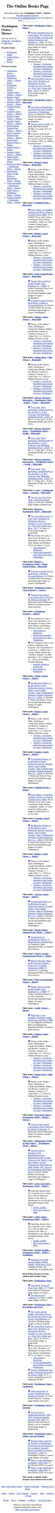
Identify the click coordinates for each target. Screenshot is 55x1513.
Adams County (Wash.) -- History (14, 93)
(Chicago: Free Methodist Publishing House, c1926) (40, 412)
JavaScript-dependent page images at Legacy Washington (42, 554)
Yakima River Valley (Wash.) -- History (14, 159)
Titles (42, 1493)
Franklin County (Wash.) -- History (14, 112)
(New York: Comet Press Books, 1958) (39, 499)
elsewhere (8, 43)
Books (6, 1500)
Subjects (50, 1493)
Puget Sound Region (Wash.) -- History (14, 142)
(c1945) (40, 124)
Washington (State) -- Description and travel (38, 1305)
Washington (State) (12, 53)
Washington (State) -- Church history (14, 80)
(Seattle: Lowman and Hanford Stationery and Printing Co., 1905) (40, 37)
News (13, 1500)
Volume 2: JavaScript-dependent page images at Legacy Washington (43, 73)
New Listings (22, 1493)
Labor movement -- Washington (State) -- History (14, 185)
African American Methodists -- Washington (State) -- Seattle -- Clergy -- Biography (38, 400)
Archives (31, 1500)
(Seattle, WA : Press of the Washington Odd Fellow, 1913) (40, 1161)
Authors (34, 1493)
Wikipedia (5, 41)
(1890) (40, 1372)
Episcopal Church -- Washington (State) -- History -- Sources (38, 1117)
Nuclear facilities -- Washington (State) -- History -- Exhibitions (37, 1252)
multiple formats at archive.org (41, 665)
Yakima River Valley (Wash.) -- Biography (38, 358)
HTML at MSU (39, 1208)
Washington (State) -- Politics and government (38, 1435)
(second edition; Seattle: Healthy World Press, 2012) (39, 1262)
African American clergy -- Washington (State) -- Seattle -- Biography (36, 431)
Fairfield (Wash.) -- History (14, 108)
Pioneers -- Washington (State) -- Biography (37, 510)
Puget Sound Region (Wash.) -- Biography (38, 275)
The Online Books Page (27, 6)
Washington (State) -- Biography (12, 73)
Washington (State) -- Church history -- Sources (38, 589)
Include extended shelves (27, 15)
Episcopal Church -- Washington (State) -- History (14, 166)
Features (21, 1500)
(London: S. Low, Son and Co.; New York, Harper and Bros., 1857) (40, 85)
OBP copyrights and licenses (27, 1509)
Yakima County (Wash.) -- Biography (35, 318)
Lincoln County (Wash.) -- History (14, 122)
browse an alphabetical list (25, 18)
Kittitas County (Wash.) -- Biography (35, 234)
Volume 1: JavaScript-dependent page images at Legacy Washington (43, 66)
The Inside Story (45, 1500)
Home (3, 1493)
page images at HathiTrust (39, 549)
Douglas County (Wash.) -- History (14, 103)
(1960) (40, 212)
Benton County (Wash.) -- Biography (35, 163)
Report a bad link (32, 1486)
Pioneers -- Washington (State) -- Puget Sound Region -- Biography (35, 564)
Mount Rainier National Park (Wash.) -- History (14, 128)
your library (16, 41)
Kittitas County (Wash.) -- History (14, 117)
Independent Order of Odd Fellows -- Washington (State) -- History (14, 176)
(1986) (40, 964)
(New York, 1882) (39, 1286)
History (10, 62)
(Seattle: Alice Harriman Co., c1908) (39, 283)
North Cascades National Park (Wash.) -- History (14, 135)
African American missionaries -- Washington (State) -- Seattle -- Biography (38, 461)
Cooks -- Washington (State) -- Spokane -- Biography (38, 491)
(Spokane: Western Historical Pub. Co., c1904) (40, 690)
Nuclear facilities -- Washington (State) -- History (14, 200)
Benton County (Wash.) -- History (14, 98)
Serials (28, 1496)
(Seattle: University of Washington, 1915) (40, 110)
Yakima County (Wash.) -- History (14, 153)
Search (12, 1493)
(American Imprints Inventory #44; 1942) (39, 1416)
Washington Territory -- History (12, 87)
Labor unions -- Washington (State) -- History (14, 192)
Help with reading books (11, 1486)
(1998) (40, 1017)
